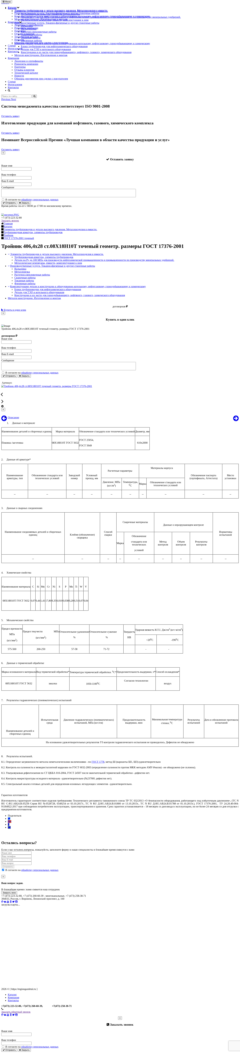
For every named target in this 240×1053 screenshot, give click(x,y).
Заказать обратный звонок (16, 1011)
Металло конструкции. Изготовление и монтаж (40, 19)
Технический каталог (26, 36)
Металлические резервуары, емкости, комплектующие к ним (48, 263)
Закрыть (25, 203)
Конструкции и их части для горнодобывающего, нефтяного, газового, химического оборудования (69, 295)
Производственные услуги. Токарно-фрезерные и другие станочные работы (56, 13)
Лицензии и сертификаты (28, 25)
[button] (6, 99)
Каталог (12, 7)
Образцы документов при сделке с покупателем (41, 42)
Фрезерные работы (24, 283)
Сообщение (7, 187)
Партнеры (20, 30)
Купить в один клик (14, 310)
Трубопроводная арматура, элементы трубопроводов (43, 257)
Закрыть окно (9, 892)
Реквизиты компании (26, 28)
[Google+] (9, 821)
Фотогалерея (15, 48)
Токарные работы (24, 280)
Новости (19, 39)
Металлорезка (22, 271)
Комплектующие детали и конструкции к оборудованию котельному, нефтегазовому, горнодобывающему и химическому (82, 16)
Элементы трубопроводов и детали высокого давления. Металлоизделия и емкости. (61, 10)
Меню (7, 1)
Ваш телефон (8, 174)
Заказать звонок (10, 220)
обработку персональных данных (39, 199)
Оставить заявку (10, 116)
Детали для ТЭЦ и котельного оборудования (39, 292)
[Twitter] (9, 818)
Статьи (12, 45)
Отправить (10, 203)
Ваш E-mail (7, 181)
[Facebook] (8, 824)
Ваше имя (6, 165)
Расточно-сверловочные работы (32, 274)
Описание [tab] (13, 417)
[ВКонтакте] (9, 827)
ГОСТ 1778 (98, 761)
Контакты (13, 51)
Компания (13, 22)
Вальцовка (20, 268)
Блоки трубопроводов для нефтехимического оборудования (47, 289)
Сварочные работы (25, 277)
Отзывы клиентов (24, 33)
